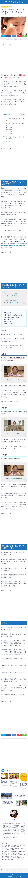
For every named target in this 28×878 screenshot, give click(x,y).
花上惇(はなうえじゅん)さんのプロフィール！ (15, 124)
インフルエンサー (5, 6)
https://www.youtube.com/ (16, 379)
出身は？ (9, 133)
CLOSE (22, 114)
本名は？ (9, 127)
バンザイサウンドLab (14, 2)
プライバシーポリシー (13, 874)
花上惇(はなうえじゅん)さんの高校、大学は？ (15, 137)
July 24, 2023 (15, 302)
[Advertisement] (14, 60)
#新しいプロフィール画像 (10, 294)
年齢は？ (9, 129)
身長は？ (9, 131)
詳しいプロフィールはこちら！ (10, 837)
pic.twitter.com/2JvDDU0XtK (11, 295)
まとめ (8, 141)
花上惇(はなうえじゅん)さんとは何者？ (15, 119)
